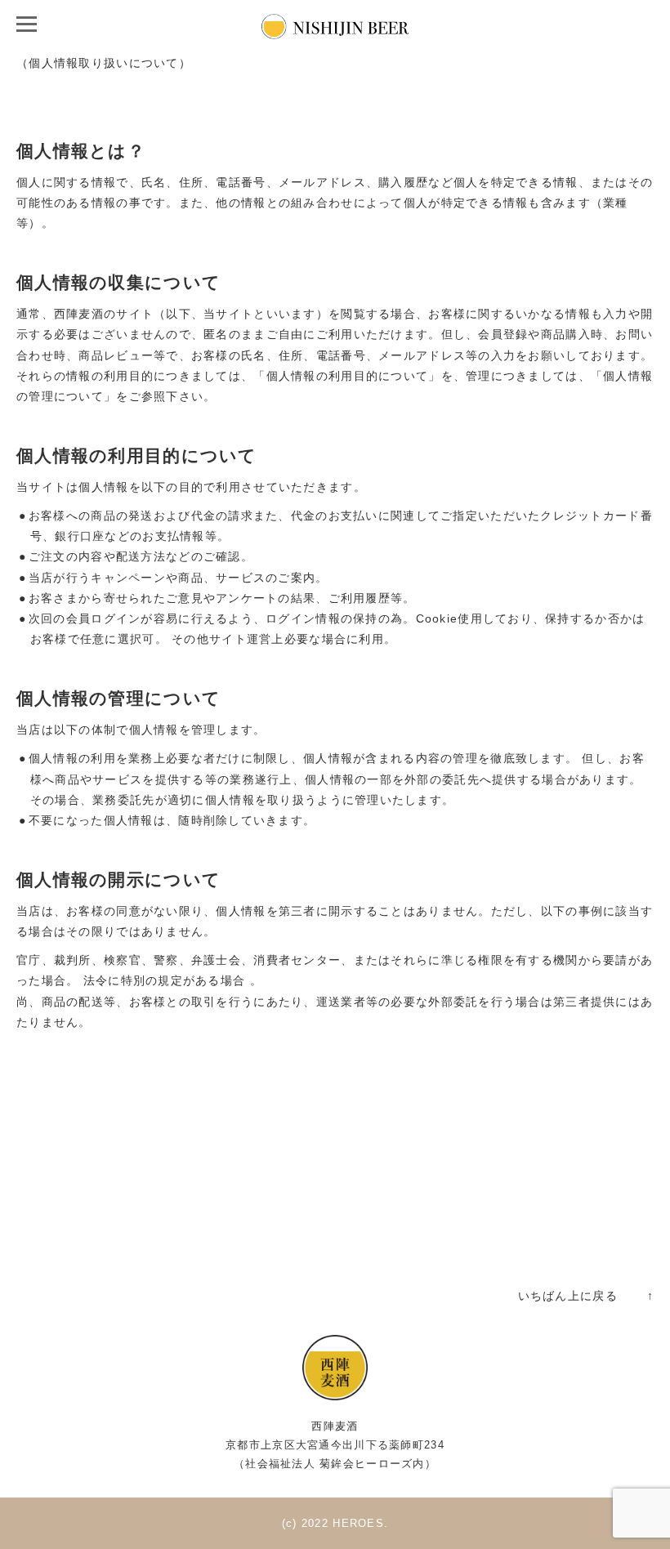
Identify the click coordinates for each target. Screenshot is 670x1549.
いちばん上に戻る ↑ (586, 1295)
